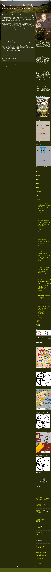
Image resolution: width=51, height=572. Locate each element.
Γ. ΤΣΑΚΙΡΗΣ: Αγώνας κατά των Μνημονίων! (43, 286)
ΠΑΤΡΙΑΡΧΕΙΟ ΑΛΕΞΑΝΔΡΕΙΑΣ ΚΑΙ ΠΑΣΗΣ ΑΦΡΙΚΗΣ (43, 542)
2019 (38, 180)
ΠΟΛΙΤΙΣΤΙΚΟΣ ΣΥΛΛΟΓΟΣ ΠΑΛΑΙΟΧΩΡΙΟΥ (43, 555)
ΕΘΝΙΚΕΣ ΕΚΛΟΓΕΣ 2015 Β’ (40, 509)
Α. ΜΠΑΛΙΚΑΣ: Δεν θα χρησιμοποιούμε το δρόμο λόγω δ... (44, 235)
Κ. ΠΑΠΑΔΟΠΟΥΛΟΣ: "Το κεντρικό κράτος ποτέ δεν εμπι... (43, 288)
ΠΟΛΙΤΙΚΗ (6, 55)
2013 (38, 188)
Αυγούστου (40, 195)
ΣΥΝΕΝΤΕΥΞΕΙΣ (38, 533)
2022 (38, 176)
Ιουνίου (39, 198)
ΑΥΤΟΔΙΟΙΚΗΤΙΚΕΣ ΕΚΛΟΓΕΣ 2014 (41, 499)
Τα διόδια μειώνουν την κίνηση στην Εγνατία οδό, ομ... (43, 265)
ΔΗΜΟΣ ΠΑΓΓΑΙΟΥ (39, 503)
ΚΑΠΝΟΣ (37, 522)
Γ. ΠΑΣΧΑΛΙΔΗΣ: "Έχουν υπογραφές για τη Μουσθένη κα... (44, 247)
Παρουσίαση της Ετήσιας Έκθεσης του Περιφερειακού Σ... (43, 297)
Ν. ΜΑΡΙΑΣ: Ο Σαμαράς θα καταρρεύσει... (42, 302)
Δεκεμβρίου (40, 190)
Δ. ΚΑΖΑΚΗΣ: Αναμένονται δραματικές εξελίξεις (44, 260)
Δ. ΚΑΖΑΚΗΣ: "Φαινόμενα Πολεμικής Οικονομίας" (43, 315)
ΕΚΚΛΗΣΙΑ (38, 512)
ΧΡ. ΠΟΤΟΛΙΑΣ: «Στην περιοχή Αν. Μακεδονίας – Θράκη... (43, 231)
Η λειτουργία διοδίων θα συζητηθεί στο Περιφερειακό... (44, 258)
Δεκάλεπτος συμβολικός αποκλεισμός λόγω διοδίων (43, 251)
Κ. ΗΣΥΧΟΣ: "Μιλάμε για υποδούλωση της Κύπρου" (44, 237)
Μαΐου (39, 199)
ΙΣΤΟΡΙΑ (37, 521)
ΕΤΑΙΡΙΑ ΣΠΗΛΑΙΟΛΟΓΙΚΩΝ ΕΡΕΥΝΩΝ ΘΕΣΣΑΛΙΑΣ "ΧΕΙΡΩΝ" (42, 558)
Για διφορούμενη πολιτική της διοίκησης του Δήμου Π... (44, 227)
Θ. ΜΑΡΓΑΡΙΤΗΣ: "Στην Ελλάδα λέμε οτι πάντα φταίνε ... (44, 221)
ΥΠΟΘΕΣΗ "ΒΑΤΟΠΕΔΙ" (40, 538)
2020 (38, 179)
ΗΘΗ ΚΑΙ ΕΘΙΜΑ (38, 520)
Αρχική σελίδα (17, 64)
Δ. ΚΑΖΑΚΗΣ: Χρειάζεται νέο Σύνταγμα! (44, 261)
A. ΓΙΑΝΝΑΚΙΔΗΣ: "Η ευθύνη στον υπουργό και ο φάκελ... (43, 204)
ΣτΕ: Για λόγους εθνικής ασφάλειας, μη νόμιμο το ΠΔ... (44, 216)
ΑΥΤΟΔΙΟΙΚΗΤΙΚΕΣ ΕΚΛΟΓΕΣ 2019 (41, 500)
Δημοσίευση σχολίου (6, 60)
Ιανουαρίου (40, 318)
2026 (38, 171)
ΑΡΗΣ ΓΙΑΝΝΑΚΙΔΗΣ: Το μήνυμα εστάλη (44, 295)
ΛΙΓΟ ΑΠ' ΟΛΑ (38, 526)
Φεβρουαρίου (40, 317)
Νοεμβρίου (40, 191)
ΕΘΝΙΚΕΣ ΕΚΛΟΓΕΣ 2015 (40, 507)
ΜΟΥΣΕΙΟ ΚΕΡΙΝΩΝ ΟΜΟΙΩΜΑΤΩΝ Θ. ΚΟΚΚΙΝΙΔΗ (42, 553)
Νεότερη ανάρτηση (6, 64)
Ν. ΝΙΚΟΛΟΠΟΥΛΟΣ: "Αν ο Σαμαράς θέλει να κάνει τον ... (43, 304)
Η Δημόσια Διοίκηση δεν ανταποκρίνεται (44, 298)
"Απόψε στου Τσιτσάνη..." (42, 273)
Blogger (36, 566)
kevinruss (31, 566)
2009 (38, 324)
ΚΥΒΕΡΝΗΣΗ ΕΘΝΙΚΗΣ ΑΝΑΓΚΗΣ (41, 525)
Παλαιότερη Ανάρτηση (30, 64)
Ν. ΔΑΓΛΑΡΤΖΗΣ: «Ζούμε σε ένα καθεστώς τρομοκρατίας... (43, 309)
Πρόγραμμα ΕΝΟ (38, 554)
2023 (38, 175)
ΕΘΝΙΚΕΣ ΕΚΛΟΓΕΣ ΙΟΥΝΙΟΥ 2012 (41, 511)
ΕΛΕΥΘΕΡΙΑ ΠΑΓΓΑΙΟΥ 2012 (40, 515)
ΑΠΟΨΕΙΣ (37, 496)
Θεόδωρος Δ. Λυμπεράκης (40, 548)
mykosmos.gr (43, 483)
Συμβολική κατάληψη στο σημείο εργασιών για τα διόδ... (43, 277)
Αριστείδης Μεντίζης (18, 4)
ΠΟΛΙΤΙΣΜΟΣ (38, 532)
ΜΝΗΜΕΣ (37, 527)
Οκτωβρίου (40, 192)
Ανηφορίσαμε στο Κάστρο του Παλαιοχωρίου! (42, 229)
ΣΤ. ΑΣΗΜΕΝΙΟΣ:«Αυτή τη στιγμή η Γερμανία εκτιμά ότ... (43, 313)
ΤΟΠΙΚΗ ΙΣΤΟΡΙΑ (39, 534)
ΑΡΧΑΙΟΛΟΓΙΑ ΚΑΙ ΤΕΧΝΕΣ (40, 546)
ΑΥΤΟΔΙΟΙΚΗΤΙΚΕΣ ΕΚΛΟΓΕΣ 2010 (41, 498)
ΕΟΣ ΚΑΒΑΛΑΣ (38, 559)
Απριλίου (39, 200)
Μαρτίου (39, 202)
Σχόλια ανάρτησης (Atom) (10, 66)
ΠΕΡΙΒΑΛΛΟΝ (38, 528)
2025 (38, 172)
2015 (38, 186)
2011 (38, 321)
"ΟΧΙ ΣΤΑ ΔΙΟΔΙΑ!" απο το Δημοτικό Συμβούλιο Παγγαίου (43, 282)
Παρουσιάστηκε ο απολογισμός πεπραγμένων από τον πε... (42, 300)
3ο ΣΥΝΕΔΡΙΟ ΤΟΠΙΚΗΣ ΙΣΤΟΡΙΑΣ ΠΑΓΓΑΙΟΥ (43, 492)
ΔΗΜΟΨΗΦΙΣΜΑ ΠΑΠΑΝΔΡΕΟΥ (41, 504)
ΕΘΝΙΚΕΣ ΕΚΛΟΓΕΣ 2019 (40, 510)
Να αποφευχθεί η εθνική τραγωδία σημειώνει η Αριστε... (43, 208)
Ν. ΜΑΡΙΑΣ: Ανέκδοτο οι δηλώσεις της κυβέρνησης (43, 272)
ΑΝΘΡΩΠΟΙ (38, 494)
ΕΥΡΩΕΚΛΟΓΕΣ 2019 (39, 519)
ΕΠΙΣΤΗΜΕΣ (38, 518)
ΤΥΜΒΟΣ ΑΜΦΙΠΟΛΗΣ (39, 535)
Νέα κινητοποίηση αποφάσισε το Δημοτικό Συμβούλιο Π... (44, 245)
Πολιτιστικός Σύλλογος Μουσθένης (41, 556)
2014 (38, 187)
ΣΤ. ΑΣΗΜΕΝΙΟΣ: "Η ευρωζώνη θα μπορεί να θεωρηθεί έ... (44, 256)
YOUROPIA (38, 551)
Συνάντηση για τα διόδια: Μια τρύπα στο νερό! (44, 242)
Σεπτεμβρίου (40, 194)
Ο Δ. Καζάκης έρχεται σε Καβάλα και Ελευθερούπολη (43, 290)
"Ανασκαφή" (38, 545)
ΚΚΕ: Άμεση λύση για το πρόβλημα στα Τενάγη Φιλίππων (44, 210)
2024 (38, 174)
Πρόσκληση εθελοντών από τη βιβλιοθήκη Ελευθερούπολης (44, 223)
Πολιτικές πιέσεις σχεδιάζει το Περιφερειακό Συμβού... (42, 240)
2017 (38, 183)
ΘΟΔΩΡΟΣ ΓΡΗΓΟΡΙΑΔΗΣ (40, 547)
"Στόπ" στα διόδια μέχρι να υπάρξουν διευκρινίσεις (43, 270)
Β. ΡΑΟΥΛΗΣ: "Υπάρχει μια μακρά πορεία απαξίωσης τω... (43, 311)
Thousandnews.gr (38, 549)
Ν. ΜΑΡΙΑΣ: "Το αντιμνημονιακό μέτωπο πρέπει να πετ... (44, 233)
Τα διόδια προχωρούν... (41, 243)
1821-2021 (37, 487)
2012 (38, 320)
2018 (38, 182)
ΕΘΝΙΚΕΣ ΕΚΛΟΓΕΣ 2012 (40, 506)
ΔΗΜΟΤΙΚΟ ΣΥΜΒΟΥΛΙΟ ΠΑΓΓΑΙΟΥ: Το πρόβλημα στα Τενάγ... (44, 284)
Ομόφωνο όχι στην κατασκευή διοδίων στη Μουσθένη (44, 279)
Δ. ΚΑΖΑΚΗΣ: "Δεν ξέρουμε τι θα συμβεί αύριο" (44, 218)
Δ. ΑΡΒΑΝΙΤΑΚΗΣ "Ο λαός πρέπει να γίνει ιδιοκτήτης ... (43, 212)
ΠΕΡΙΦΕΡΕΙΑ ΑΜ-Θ (39, 529)
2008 (38, 325)
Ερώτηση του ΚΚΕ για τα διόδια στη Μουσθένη (43, 268)
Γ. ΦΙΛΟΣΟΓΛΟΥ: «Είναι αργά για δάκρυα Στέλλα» (43, 249)
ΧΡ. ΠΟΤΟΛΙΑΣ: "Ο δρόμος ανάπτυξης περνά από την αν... (44, 263)
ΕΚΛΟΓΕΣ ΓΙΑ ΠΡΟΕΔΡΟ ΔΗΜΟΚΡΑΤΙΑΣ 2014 (43, 513)
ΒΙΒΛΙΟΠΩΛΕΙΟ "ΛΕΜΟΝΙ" (40, 562)
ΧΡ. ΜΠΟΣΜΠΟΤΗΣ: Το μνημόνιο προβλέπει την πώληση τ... (43, 275)
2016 (38, 184)
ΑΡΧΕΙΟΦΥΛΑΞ (38, 497)
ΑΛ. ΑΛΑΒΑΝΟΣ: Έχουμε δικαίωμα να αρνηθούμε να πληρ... (44, 206)
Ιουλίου (39, 196)
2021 (38, 178)
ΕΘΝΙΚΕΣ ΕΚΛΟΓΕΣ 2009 (40, 505)
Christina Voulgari (38, 563)
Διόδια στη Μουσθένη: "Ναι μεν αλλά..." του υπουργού (44, 214)
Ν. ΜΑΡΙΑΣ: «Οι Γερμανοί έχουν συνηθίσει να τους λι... (43, 292)
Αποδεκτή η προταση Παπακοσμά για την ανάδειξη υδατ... (44, 307)
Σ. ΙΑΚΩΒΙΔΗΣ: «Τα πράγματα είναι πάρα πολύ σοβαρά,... (43, 254)
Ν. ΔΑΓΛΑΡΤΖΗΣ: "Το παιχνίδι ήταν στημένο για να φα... (43, 225)
